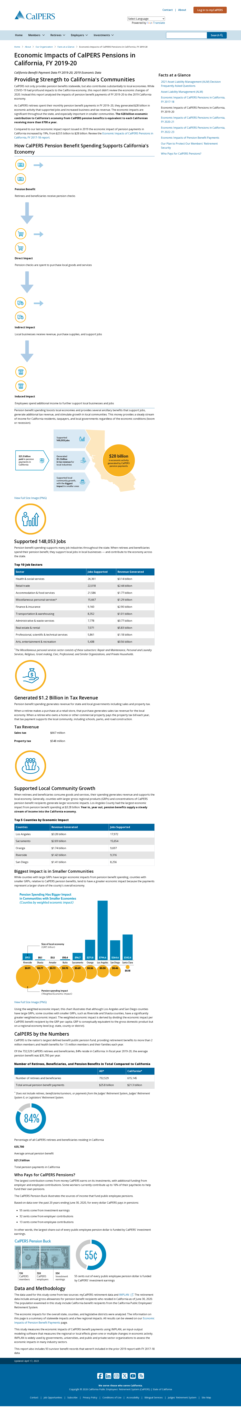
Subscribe (72, 1397)
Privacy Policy (90, 1397)
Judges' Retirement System (182, 1397)
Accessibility (133, 1397)
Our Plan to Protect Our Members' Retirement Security (189, 146)
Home (17, 46)
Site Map (206, 1397)
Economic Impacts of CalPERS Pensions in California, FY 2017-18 (193, 100)
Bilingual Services (153, 1397)
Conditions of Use (111, 1397)
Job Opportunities (53, 1397)
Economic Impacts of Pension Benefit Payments (190, 137)
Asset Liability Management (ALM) (182, 92)
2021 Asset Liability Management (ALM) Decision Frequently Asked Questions (191, 84)
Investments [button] (102, 35)
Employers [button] (77, 35)
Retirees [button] (55, 35)
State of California (162, 1389)
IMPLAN (124, 1294)
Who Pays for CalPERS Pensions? (181, 153)
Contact (167, 10)
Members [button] (34, 35)
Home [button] (19, 35)
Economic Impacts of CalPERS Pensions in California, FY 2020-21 (193, 120)
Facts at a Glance (66, 46)
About (182, 10)
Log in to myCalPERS (210, 10)
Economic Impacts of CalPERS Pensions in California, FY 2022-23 (193, 130)
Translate (159, 23)
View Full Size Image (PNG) (30, 498)
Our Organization (44, 46)
